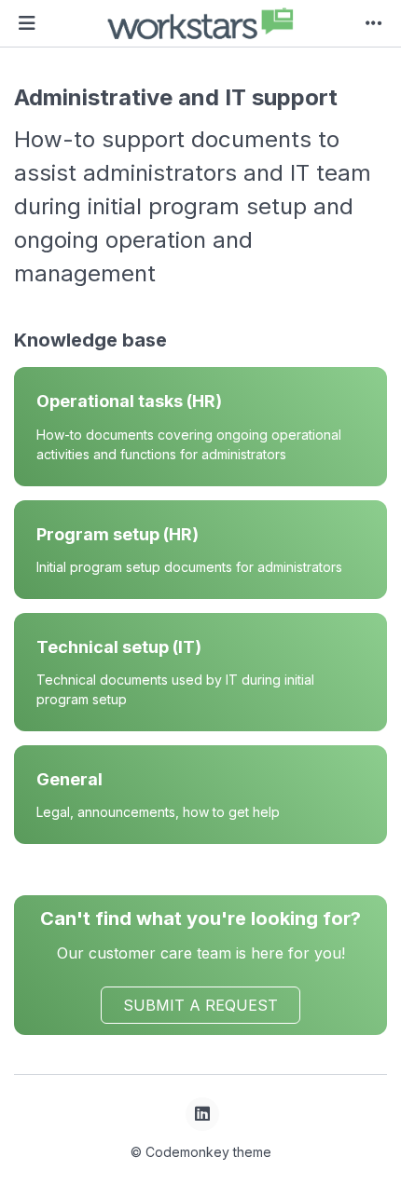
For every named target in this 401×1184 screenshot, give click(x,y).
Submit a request (200, 1005)
